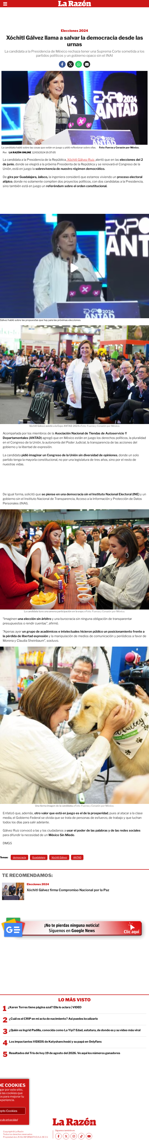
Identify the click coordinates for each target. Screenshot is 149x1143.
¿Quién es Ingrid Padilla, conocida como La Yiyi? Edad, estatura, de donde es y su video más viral (74, 1030)
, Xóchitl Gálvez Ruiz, (81, 159)
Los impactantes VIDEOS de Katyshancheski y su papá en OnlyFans (55, 1041)
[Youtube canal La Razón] (89, 1136)
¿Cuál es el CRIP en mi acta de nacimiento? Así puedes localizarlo (53, 1018)
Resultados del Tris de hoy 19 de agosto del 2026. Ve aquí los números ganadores (64, 1053)
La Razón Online (20, 152)
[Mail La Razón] (86, 64)
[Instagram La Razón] (74, 1136)
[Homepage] (74, 3)
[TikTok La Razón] (81, 1136)
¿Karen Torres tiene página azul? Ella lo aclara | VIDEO (44, 1007)
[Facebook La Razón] (62, 64)
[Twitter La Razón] (70, 64)
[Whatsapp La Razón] (78, 64)
